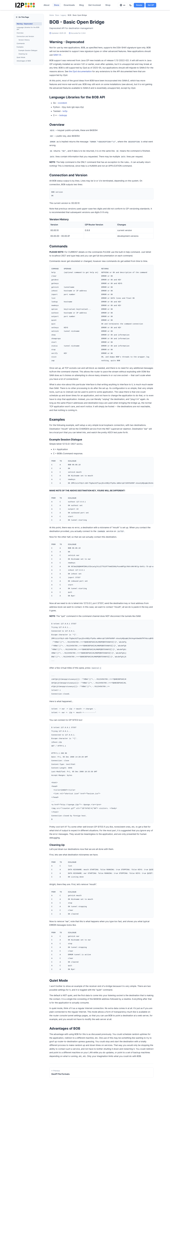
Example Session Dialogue (28, 50)
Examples (20, 47)
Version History (24, 40)
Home (51, 15)
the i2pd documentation (80, 71)
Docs (56, 5)
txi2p (65, 111)
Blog (81, 5)
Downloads (69, 5)
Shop (107, 5)
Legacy (63, 15)
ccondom (62, 103)
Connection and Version (25, 36)
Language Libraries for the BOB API (28, 28)
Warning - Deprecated (24, 24)
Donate (139, 5)
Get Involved (94, 5)
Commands (21, 43)
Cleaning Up (23, 54)
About (46, 5)
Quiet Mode (21, 57)
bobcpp (63, 115)
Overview (20, 33)
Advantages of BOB (24, 61)
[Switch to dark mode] (130, 5)
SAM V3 (57, 55)
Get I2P (151, 5)
